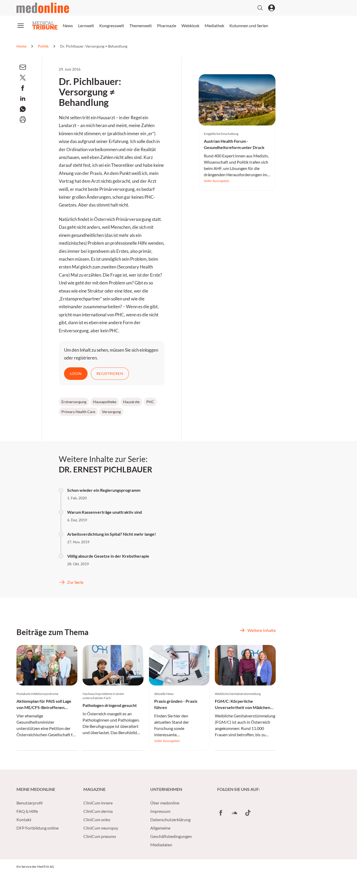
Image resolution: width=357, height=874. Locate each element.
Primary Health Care (78, 411)
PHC (150, 401)
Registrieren (109, 373)
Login (76, 373)
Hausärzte (131, 401)
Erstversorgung (73, 401)
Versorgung (111, 411)
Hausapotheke (104, 401)
